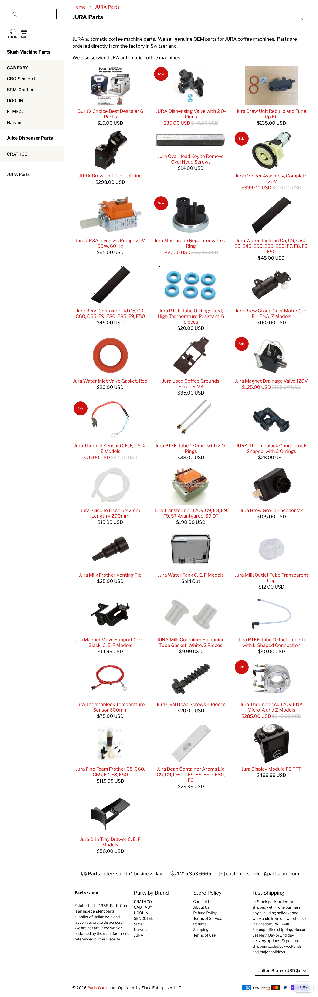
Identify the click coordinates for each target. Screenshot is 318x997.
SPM (138, 924)
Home (79, 7)
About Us (201, 907)
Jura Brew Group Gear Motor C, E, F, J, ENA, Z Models (271, 313)
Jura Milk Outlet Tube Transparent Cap (271, 577)
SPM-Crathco (20, 89)
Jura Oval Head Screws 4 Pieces (191, 704)
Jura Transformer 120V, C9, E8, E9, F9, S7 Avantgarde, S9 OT (191, 513)
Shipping (201, 929)
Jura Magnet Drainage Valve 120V (271, 381)
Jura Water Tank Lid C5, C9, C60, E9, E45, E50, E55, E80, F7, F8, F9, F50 (271, 246)
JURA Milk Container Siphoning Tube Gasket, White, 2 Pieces (191, 642)
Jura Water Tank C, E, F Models (191, 575)
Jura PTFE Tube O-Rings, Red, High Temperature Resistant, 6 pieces (191, 316)
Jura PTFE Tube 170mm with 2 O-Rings (191, 448)
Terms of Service (207, 918)
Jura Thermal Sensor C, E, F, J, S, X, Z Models (110, 448)
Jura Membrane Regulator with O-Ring (190, 243)
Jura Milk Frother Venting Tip (110, 575)
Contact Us (202, 902)
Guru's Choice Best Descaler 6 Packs (110, 114)
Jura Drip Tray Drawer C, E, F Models (110, 842)
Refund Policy (205, 913)
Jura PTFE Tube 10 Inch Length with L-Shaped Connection (271, 642)
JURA (138, 935)
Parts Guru (97, 987)
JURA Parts (18, 174)
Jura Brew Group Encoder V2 (271, 510)
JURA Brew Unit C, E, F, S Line (110, 176)
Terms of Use (204, 935)
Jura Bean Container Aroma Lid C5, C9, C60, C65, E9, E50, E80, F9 (191, 774)
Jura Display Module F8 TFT (271, 769)
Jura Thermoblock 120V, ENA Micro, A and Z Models (271, 707)
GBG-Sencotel (21, 78)
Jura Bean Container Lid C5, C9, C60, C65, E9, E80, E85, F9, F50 (110, 313)
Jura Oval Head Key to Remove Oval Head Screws (191, 159)
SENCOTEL (143, 918)
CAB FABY (17, 67)
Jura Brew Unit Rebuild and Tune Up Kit (271, 114)
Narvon (14, 122)
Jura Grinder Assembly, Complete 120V (271, 178)
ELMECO (16, 111)
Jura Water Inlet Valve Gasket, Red (110, 381)
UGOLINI (15, 100)
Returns (199, 924)
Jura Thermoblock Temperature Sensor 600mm (110, 707)
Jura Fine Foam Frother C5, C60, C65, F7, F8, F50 (110, 771)
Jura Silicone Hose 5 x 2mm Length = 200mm (110, 513)
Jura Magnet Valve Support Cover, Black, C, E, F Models (110, 642)
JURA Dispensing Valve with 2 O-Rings (191, 114)
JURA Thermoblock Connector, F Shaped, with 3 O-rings (271, 448)
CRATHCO (17, 154)
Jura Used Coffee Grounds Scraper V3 (190, 383)
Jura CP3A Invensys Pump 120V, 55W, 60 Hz (110, 243)
